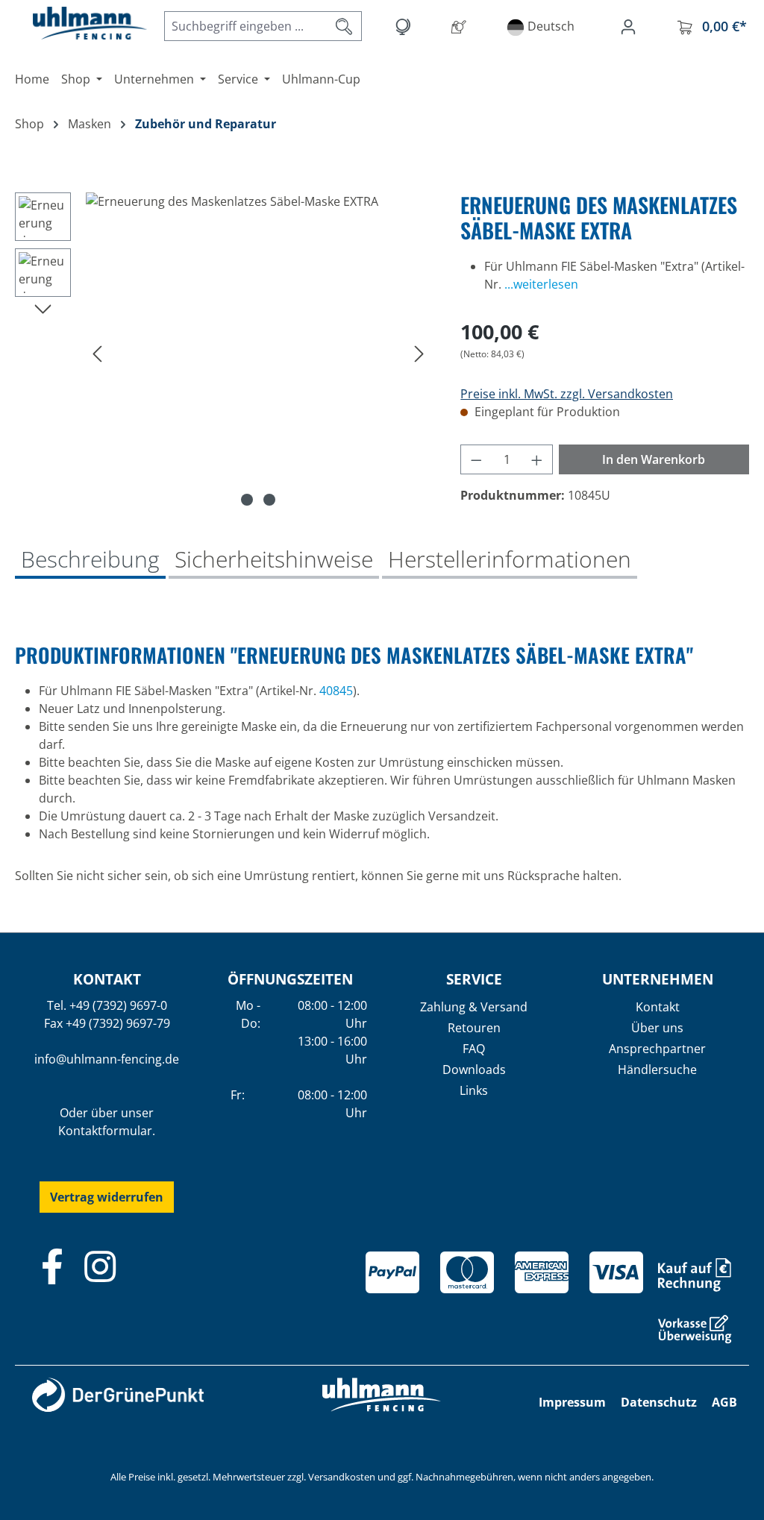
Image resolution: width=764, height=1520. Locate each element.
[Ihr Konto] (631, 26)
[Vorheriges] (97, 353)
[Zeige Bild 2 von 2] (269, 500)
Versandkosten (341, 1476)
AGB (724, 1402)
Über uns (657, 1028)
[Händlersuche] (461, 26)
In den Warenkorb (653, 459)
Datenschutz (659, 1402)
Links (474, 1090)
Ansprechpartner (657, 1048)
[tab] (90, 561)
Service (474, 979)
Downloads (474, 1069)
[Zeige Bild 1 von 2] (247, 500)
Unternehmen (657, 979)
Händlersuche (657, 1069)
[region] (222, 352)
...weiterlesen (541, 284)
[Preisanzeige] (405, 26)
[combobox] (246, 26)
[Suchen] (344, 26)
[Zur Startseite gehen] (74, 23)
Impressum (572, 1402)
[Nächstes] (419, 353)
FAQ (474, 1048)
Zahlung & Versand (473, 1007)
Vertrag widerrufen (106, 1197)
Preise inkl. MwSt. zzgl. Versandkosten (566, 394)
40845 (336, 690)
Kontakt (658, 1007)
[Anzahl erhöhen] (537, 459)
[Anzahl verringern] (476, 459)
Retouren (474, 1028)
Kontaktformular (105, 1130)
